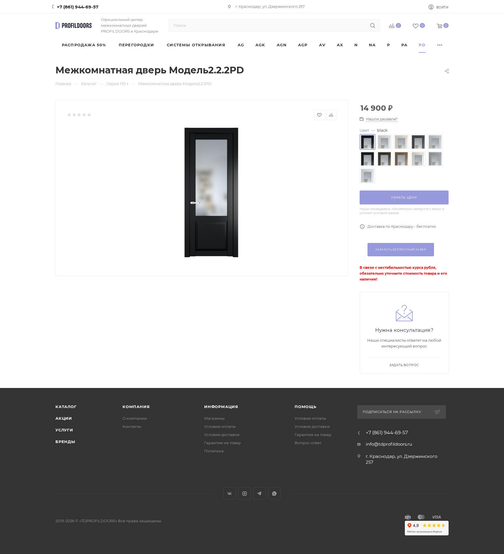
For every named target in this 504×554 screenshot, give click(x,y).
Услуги (64, 430)
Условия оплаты (220, 426)
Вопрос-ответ (308, 442)
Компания (136, 406)
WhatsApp (274, 493)
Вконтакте (229, 493)
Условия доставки (221, 434)
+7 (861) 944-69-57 (77, 7)
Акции (63, 418)
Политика (214, 451)
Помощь (305, 406)
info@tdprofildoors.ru (389, 444)
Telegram (259, 493)
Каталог (66, 406)
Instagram (244, 493)
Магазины (214, 418)
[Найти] (372, 25)
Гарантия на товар (222, 442)
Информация (221, 406)
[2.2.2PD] (211, 192)
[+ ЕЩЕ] (440, 45)
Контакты (132, 426)
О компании (135, 418)
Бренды (65, 441)
